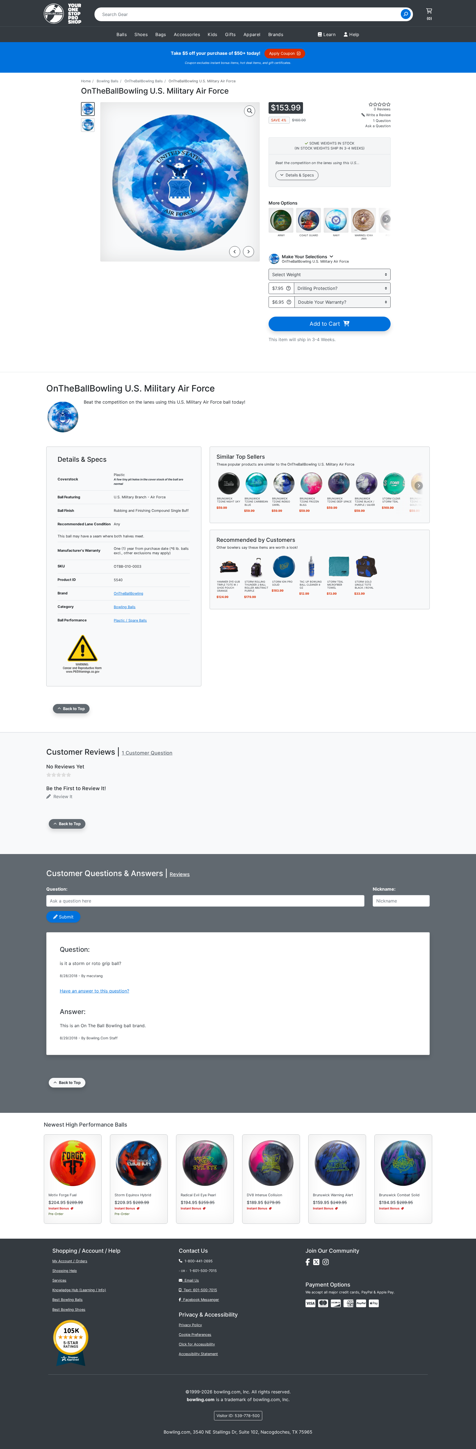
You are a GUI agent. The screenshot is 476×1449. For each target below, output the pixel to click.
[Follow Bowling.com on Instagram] (327, 1263)
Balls (122, 34)
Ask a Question (378, 126)
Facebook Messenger (200, 1300)
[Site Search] (406, 14)
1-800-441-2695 (197, 1261)
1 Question (382, 121)
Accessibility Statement (198, 1354)
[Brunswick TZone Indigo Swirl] (284, 483)
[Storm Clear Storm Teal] (394, 483)
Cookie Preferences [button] (195, 1335)
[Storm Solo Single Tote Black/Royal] (366, 566)
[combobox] (249, 14)
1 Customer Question (147, 753)
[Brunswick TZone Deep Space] (339, 483)
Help (354, 34)
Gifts (230, 34)
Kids (212, 34)
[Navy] (336, 220)
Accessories (187, 34)
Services (59, 1280)
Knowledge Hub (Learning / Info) (79, 1290)
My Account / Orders (69, 1261)
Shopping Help (64, 1271)
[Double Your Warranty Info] (289, 302)
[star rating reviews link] (373, 104)
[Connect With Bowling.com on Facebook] (309, 1263)
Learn (329, 34)
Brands (275, 34)
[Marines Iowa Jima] (363, 220)
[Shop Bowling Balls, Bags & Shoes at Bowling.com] (62, 14)
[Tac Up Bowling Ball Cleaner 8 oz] (311, 566)
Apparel (252, 34)
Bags (160, 34)
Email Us (190, 1280)
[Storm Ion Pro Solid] (284, 566)
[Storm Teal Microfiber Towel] (339, 566)
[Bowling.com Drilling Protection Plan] (288, 288)
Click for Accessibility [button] (197, 1344)
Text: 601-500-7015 (199, 1290)
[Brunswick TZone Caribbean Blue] (256, 483)
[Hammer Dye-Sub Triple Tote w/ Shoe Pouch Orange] (229, 566)
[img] (361, 1303)
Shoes (141, 34)
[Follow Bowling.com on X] (318, 1263)
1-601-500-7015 (203, 1271)
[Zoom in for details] (249, 110)
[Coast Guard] (308, 220)
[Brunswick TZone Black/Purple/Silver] (366, 483)
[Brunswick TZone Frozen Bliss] (311, 483)
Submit (66, 917)
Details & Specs (298, 175)
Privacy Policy (190, 1325)
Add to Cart (326, 323)
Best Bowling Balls (67, 1300)
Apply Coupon (283, 53)
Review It (61, 796)
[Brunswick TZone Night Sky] (229, 483)
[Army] (281, 220)
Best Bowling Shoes (68, 1309)
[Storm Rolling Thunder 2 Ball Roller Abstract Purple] (256, 566)
